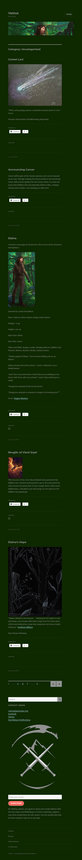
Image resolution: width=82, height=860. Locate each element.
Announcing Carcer (21, 169)
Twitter (11, 717)
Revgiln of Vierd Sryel (22, 452)
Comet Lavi (15, 59)
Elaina (12, 238)
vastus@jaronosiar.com (18, 711)
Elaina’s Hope (17, 542)
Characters (12, 847)
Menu (69, 14)
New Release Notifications (19, 720)
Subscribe (16, 803)
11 (38, 684)
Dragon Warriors (21, 398)
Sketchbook (13, 842)
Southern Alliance (25, 627)
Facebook (12, 714)
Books (11, 836)
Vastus (13, 13)
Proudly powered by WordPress (25, 854)
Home (11, 831)
